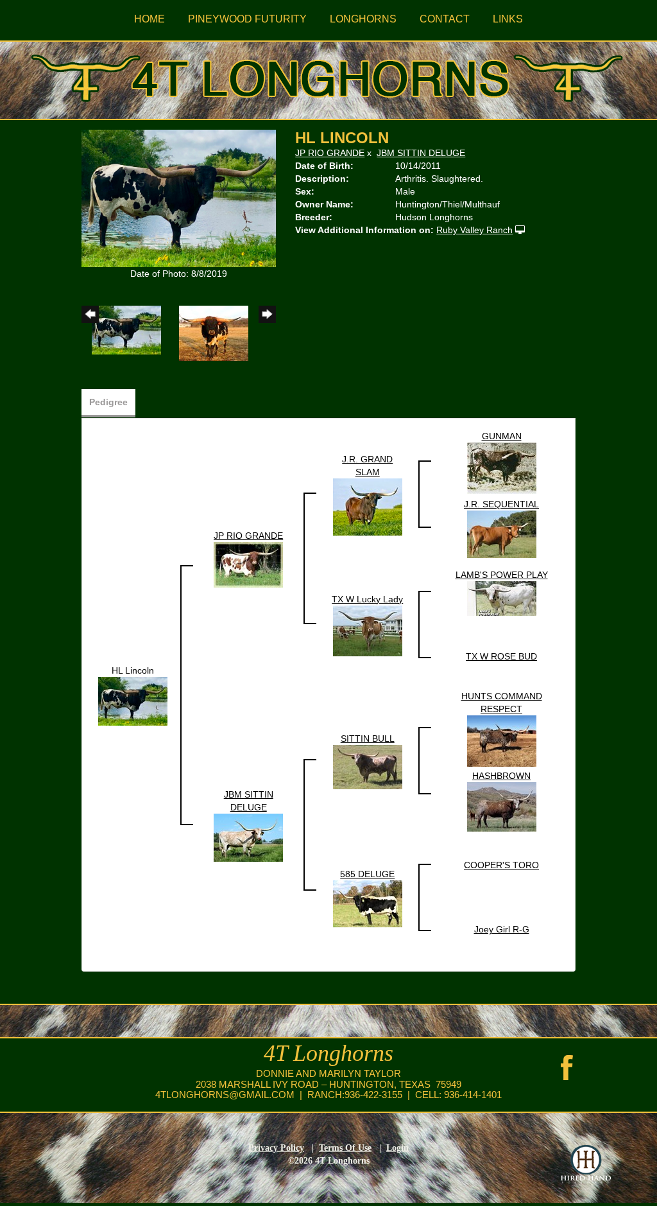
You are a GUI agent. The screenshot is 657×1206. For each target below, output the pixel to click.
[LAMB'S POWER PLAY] (501, 598)
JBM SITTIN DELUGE (421, 153)
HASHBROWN (501, 776)
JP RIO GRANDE (329, 153)
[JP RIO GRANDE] (248, 564)
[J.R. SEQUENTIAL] (501, 534)
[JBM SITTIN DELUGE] (248, 837)
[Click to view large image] (178, 198)
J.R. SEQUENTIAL (501, 504)
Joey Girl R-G (501, 929)
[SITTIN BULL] (367, 766)
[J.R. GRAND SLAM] (367, 506)
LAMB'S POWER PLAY (502, 575)
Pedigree (108, 402)
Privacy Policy (276, 1148)
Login (397, 1148)
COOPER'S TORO (501, 865)
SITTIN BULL (368, 738)
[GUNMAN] (501, 467)
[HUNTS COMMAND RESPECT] (501, 740)
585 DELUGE (367, 874)
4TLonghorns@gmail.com (224, 1094)
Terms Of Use (345, 1148)
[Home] (328, 76)
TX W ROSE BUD (501, 656)
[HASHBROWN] (501, 806)
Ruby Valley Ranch (474, 230)
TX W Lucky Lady (367, 599)
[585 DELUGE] (367, 903)
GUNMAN (502, 436)
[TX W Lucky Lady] (367, 630)
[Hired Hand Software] (586, 1164)
